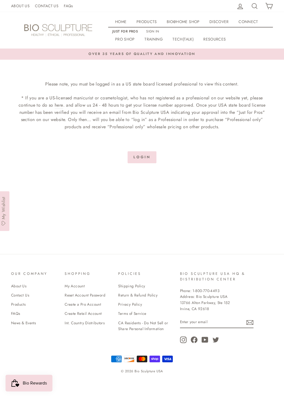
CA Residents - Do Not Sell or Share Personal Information (143, 326)
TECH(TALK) (183, 39)
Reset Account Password (85, 295)
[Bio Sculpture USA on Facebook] (194, 339)
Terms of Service (132, 313)
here (59, 105)
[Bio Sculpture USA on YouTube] (205, 339)
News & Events (23, 323)
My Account (75, 286)
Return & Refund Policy (138, 295)
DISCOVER (219, 21)
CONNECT (248, 21)
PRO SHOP (125, 39)
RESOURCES (214, 39)
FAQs (68, 6)
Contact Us (20, 295)
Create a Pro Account (83, 304)
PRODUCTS (146, 21)
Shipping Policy (131, 286)
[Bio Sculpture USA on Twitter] (215, 339)
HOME (120, 21)
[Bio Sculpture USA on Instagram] (183, 339)
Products (18, 304)
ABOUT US (20, 6)
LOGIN (142, 157)
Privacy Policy (130, 304)
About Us (18, 286)
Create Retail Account (83, 313)
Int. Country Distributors (85, 323)
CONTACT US (46, 6)
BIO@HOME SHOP (183, 21)
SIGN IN (152, 31)
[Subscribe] (249, 322)
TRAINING (153, 39)
